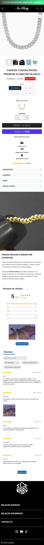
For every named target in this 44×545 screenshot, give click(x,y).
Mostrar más (22, 472)
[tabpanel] (22, 416)
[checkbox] (12, 367)
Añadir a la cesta (22, 125)
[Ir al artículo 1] (9, 62)
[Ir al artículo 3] (22, 62)
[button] (22, 304)
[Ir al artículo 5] (35, 62)
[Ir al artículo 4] (28, 62)
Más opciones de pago (22, 136)
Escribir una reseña (22, 344)
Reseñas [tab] (9, 352)
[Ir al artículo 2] (15, 62)
